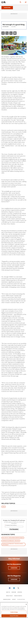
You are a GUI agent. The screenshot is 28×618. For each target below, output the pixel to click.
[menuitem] (3, 33)
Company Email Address (11, 525)
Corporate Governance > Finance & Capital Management (12, 544)
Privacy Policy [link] (9, 595)
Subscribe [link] (13, 592)
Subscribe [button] (14, 567)
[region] (14, 610)
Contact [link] (14, 599)
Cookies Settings (21, 599)
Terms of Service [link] (18, 595)
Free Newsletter (14, 529)
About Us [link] (8, 592)
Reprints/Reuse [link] (6, 599)
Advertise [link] (19, 592)
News (3, 506)
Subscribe (7, 7)
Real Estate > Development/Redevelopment (12, 537)
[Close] (26, 604)
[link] (3, 33)
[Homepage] (3, 2)
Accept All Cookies (14, 615)
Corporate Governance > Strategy (10, 540)
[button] (26, 2)
